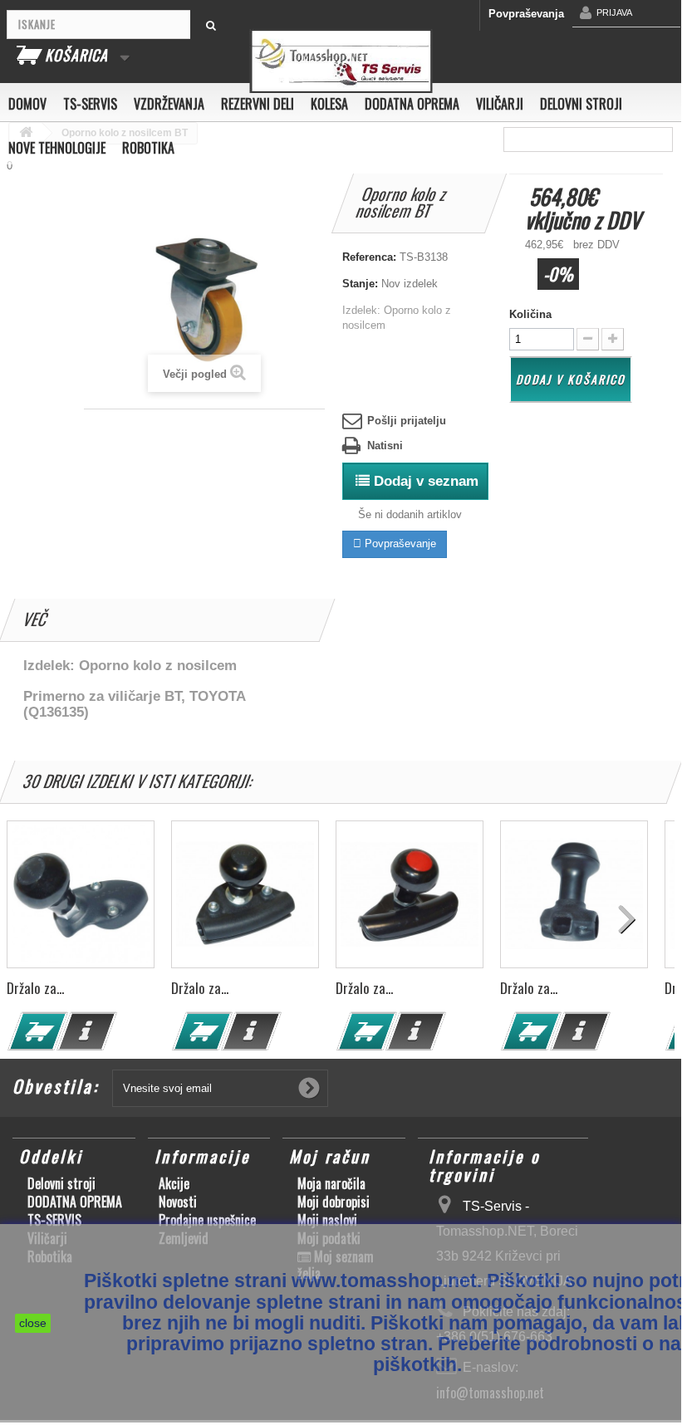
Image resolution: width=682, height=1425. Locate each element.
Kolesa (329, 104)
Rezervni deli (257, 104)
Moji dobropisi (333, 1202)
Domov (27, 104)
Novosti (178, 1202)
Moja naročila (331, 1183)
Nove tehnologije (56, 148)
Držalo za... (35, 987)
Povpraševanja (526, 13)
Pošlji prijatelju (406, 420)
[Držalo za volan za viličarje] (81, 894)
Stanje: (360, 283)
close (33, 1323)
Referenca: (369, 257)
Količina (530, 314)
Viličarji (499, 104)
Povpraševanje (398, 543)
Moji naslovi (327, 1220)
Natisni (385, 445)
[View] (87, 1031)
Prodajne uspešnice (207, 1220)
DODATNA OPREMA (412, 104)
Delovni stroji (581, 104)
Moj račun (329, 1155)
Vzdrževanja (169, 104)
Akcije (174, 1183)
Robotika (148, 148)
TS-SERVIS (90, 104)
